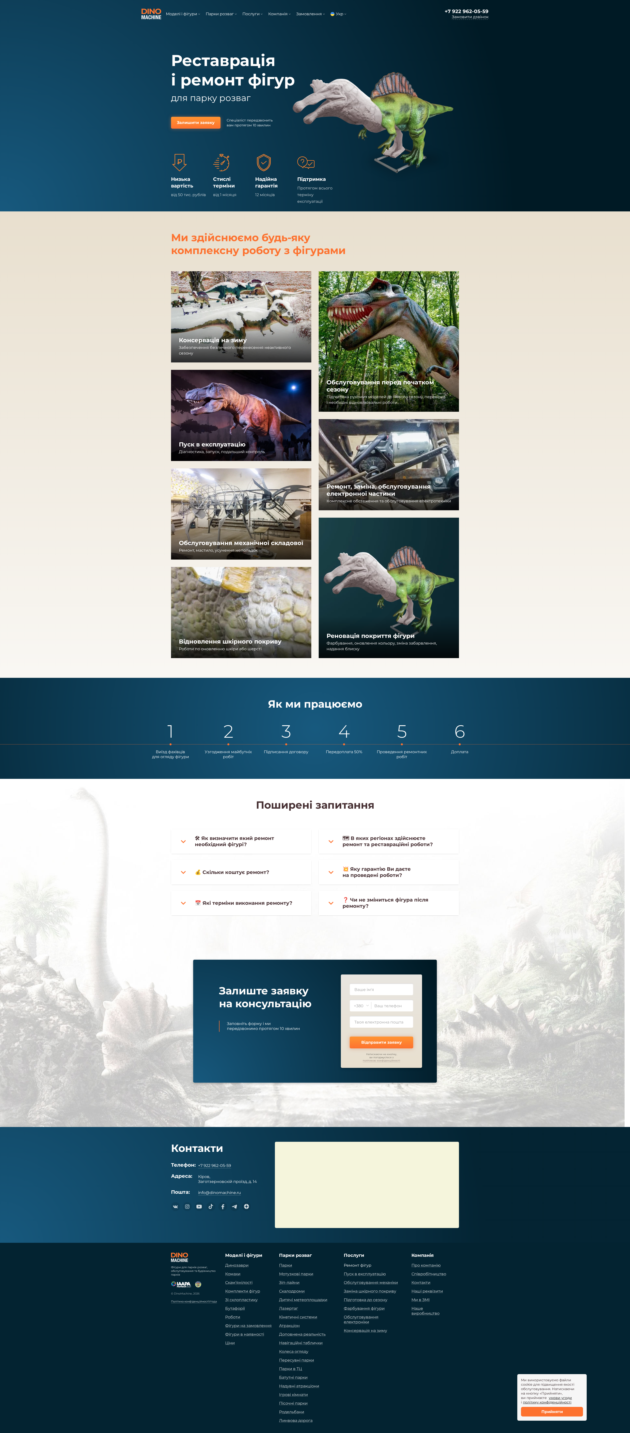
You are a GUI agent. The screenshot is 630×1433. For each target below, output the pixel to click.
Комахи (232, 1274)
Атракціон (289, 1325)
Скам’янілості (238, 1282)
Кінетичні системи (298, 1317)
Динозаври (237, 1265)
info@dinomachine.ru (219, 1192)
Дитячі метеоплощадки (303, 1299)
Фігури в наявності (244, 1334)
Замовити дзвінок (470, 17)
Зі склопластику (241, 1299)
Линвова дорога (296, 1420)
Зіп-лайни (289, 1282)
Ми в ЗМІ (420, 1299)
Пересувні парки (296, 1360)
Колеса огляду (293, 1351)
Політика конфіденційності (190, 1301)
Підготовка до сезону (365, 1299)
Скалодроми (292, 1291)
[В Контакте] (175, 1206)
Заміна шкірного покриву (370, 1291)
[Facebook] (222, 1206)
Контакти (420, 1282)
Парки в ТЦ (290, 1368)
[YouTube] (199, 1206)
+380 (358, 1006)
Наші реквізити (427, 1291)
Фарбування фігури (364, 1308)
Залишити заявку (196, 122)
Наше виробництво (425, 1311)
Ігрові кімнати (293, 1394)
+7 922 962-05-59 (466, 11)
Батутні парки (293, 1377)
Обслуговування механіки (371, 1282)
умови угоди (560, 1398)
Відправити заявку (381, 1042)
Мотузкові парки (296, 1274)
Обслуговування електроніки (361, 1319)
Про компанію (426, 1265)
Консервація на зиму (365, 1330)
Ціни (230, 1343)
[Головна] (179, 1257)
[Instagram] (187, 1206)
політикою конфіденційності (381, 1060)
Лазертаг (288, 1308)
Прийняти (552, 1411)
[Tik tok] (210, 1206)
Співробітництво (428, 1274)
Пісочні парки (293, 1403)
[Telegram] (234, 1206)
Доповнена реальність (302, 1334)
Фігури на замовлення (248, 1325)
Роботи (232, 1317)
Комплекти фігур (242, 1291)
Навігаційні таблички (301, 1343)
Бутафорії (235, 1308)
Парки (285, 1265)
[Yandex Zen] (246, 1206)
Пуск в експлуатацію (365, 1274)
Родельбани (291, 1412)
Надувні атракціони (299, 1386)
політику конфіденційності (547, 1402)
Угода (213, 1301)
